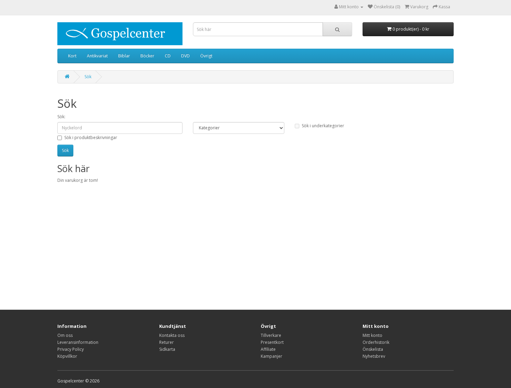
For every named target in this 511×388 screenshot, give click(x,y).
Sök (87, 77)
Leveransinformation (77, 342)
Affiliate (268, 349)
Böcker (147, 56)
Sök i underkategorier (323, 126)
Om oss (65, 335)
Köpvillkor (67, 356)
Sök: (61, 117)
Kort (72, 56)
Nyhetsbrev (374, 356)
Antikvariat (97, 56)
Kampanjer (271, 356)
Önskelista (373, 349)
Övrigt (206, 56)
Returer (166, 342)
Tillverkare (271, 335)
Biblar (124, 56)
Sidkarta (167, 349)
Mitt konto (372, 335)
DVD (185, 56)
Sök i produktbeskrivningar (90, 137)
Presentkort (272, 342)
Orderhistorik (376, 342)
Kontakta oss (172, 335)
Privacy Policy (70, 349)
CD (168, 56)
